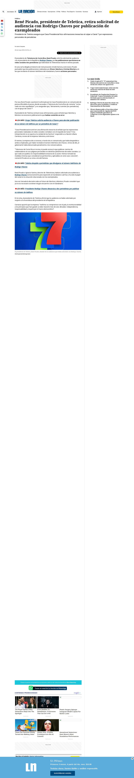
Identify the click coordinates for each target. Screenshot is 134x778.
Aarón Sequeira (21, 46)
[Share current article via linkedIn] (2, 30)
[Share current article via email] (2, 21)
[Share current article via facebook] (2, 24)
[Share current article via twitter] (2, 27)
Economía (79, 11)
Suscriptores (51, 11)
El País (58, 11)
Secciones (10, 12)
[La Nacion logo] (26, 11)
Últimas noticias (42, 11)
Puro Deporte (71, 11)
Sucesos (85, 11)
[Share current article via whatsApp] (2, 33)
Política (63, 11)
